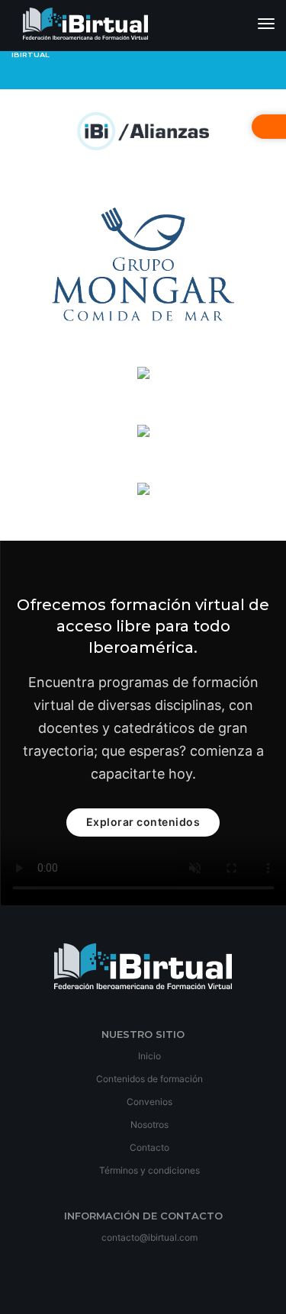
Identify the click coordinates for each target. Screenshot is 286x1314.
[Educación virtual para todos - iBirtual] (85, 25)
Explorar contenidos (143, 821)
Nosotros (148, 1124)
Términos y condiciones (148, 1170)
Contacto (148, 1147)
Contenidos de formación (148, 1078)
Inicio (148, 1056)
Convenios (148, 1101)
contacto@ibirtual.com (149, 1237)
